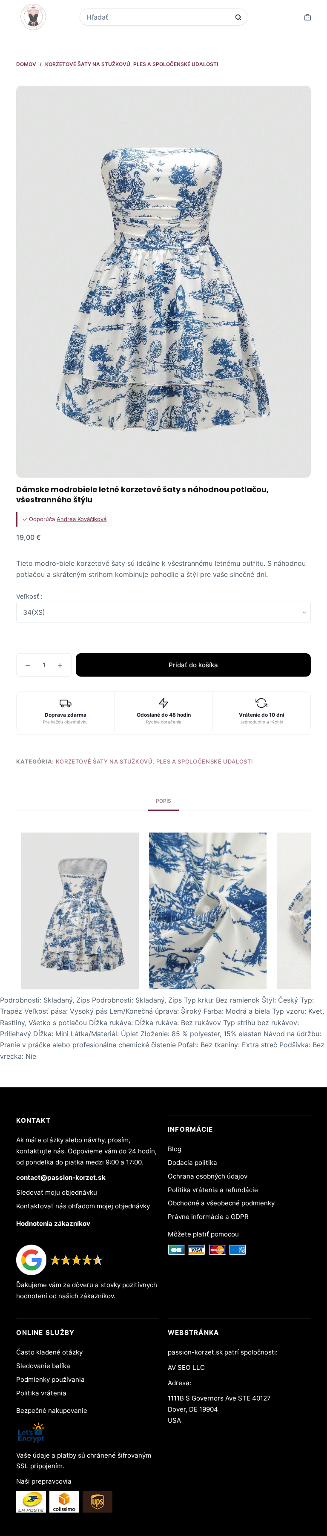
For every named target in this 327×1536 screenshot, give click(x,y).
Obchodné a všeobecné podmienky (221, 1203)
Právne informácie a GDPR (208, 1217)
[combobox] (158, 17)
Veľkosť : (29, 596)
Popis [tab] (163, 801)
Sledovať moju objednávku (56, 1192)
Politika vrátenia (41, 1393)
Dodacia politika (192, 1162)
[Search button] (238, 17)
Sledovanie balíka (43, 1366)
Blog (174, 1149)
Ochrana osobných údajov (207, 1176)
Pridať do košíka (193, 665)
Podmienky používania (50, 1379)
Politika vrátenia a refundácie (213, 1190)
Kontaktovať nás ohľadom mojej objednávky (83, 1206)
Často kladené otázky (49, 1352)
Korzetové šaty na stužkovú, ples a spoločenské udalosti (154, 761)
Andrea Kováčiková (81, 519)
